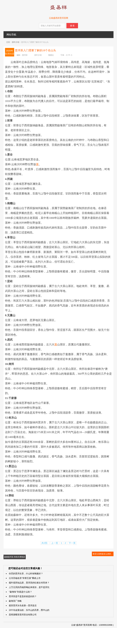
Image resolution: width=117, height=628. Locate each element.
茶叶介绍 (15, 42)
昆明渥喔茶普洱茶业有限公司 (23, 615)
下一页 (72, 543)
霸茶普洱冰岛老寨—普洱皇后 (23, 605)
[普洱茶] (58, 10)
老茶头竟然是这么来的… (103, 554)
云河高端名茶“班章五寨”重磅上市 (25, 578)
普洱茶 (25, 55)
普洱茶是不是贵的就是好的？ (23, 596)
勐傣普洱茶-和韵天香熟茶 (14, 557)
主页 (8, 42)
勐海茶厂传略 (15, 601)
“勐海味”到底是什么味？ (20, 592)
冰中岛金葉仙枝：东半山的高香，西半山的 (29, 610)
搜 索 (72, 25)
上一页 (54, 543)
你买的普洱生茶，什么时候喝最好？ (26, 573)
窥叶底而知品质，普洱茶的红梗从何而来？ (29, 583)
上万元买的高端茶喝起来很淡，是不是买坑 (29, 587)
